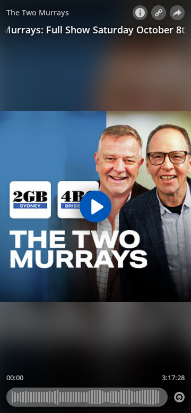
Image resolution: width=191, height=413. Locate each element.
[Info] (140, 12)
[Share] (177, 12)
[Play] (95, 206)
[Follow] (158, 12)
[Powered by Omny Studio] (179, 397)
